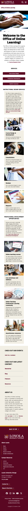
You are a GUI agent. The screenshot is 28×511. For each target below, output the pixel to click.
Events (4, 448)
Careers (5, 450)
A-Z (4, 468)
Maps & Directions (7, 488)
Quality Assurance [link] (14, 83)
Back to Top (13, 429)
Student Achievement (8, 453)
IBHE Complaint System (17, 498)
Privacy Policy (8, 498)
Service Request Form (15, 62)
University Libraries (7, 465)
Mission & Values (7, 452)
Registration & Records (8, 467)
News (4, 446)
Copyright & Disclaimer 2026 (14, 506)
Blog (6, 374)
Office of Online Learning (8, 7)
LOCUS (5, 461)
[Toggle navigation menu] (25, 2)
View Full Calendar (10, 355)
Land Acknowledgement (14, 500)
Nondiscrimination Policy (14, 503)
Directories (5, 463)
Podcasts (7, 379)
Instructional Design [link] (14, 73)
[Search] (22, 2)
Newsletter (8, 368)
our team (10, 416)
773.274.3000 (5, 479)
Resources (8, 384)
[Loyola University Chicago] (7, 2)
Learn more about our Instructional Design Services (13, 111)
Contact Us (5, 484)
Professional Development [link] (14, 78)
